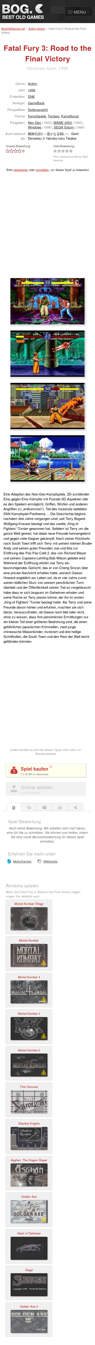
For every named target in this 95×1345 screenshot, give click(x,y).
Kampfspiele (37, 116)
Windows (34, 127)
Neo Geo (34, 122)
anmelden (42, 170)
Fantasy (53, 116)
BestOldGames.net (13, 28)
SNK (31, 96)
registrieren (21, 170)
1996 (31, 89)
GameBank (36, 102)
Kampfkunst (70, 116)
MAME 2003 (62, 122)
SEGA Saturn (64, 127)
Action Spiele (36, 28)
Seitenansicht (38, 109)
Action (32, 83)
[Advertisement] (47, 227)
